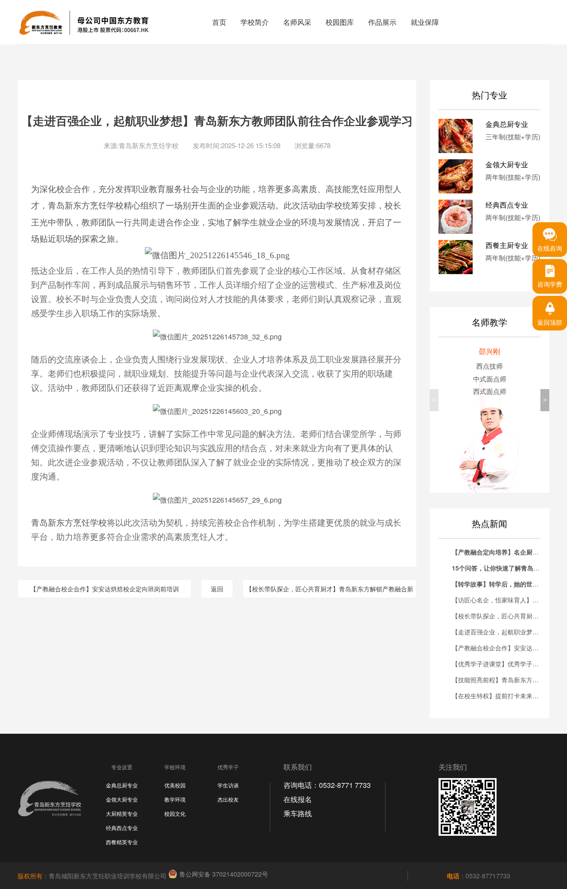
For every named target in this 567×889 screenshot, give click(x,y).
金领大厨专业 (122, 799)
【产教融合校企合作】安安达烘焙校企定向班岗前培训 (104, 588)
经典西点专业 (122, 827)
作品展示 (382, 22)
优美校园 (175, 785)
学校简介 (255, 22)
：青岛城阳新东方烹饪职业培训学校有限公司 (93, 875)
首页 (219, 22)
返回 (217, 588)
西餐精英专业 (122, 842)
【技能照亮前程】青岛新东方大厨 (498, 679)
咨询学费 (549, 283)
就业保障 (425, 22)
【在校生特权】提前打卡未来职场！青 (504, 695)
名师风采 (297, 22)
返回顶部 (549, 322)
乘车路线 (298, 813)
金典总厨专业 (122, 785)
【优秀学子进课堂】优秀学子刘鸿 (498, 663)
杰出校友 (228, 799)
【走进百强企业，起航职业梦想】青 (501, 631)
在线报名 (298, 799)
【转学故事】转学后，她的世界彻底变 (504, 583)
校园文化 (175, 813)
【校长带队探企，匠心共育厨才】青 (501, 615)
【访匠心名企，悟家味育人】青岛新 (501, 599)
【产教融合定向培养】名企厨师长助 (501, 551)
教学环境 (175, 799)
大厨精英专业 (122, 813)
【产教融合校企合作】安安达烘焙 (498, 647)
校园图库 (340, 22)
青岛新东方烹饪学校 (86, 205)
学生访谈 (228, 785)
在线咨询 (549, 248)
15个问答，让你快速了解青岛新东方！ (505, 567)
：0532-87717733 (478, 875)
